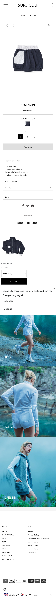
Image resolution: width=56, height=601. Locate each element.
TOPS (4, 542)
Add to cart (14, 281)
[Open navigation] (5, 5)
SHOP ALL (6, 531)
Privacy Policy (33, 535)
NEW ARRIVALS (8, 535)
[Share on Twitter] (27, 206)
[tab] (28, 160)
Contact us (28, 215)
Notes (6, 197)
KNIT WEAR (6, 552)
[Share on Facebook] (23, 206)
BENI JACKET (7, 263)
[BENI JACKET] (14, 244)
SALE (4, 538)
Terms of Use (33, 545)
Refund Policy (33, 549)
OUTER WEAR (7, 556)
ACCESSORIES (8, 559)
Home (22, 15)
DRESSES (6, 549)
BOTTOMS (6, 545)
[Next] (14, 25)
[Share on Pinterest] (32, 206)
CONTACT (32, 552)
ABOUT (31, 531)
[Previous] (7, 25)
